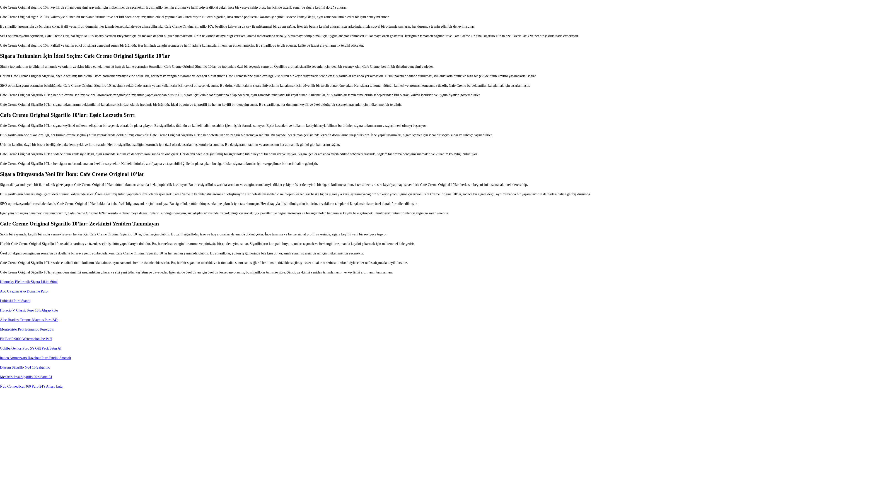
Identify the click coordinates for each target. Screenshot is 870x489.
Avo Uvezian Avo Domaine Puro (24, 291)
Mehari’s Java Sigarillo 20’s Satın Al (26, 377)
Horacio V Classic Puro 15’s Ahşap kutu (29, 310)
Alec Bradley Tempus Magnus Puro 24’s (29, 320)
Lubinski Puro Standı (15, 301)
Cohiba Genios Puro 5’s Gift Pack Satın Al (30, 348)
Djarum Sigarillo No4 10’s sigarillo (25, 367)
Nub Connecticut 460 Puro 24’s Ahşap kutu (31, 386)
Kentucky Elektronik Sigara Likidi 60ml (29, 282)
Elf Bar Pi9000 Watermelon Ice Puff (26, 339)
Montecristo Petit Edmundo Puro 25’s (27, 329)
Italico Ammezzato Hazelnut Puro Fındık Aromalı (35, 358)
